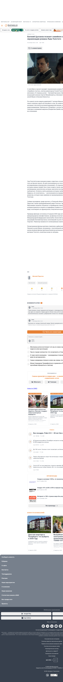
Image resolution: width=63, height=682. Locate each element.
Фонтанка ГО (27, 21)
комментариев (36, 48)
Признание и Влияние (54, 21)
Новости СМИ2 (32, 388)
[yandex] (60, 626)
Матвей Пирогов (38, 276)
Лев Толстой (32, 283)
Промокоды (52, 476)
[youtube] (56, 626)
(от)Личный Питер (16, 21)
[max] (43, 626)
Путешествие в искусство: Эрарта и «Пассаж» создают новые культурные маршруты (37, 412)
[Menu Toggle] (2, 25)
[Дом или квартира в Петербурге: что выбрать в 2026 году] (39, 524)
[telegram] (47, 626)
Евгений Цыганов (42, 283)
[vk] (51, 626)
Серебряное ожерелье (39, 21)
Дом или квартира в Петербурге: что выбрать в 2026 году (38, 537)
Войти (33, 341)
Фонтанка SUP (5, 21)
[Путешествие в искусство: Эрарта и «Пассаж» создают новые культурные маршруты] (38, 401)
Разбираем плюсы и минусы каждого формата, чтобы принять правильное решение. (37, 543)
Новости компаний (35, 513)
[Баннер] (17, 30)
